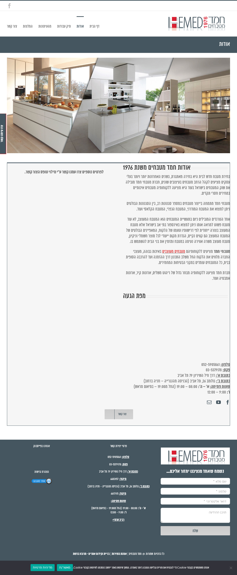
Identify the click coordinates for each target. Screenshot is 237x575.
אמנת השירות (119, 554)
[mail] (209, 402)
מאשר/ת (65, 567)
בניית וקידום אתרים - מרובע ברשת (91, 554)
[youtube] (218, 402)
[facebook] (227, 402)
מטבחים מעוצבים (173, 251)
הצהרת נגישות (41, 472)
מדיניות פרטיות (43, 567)
